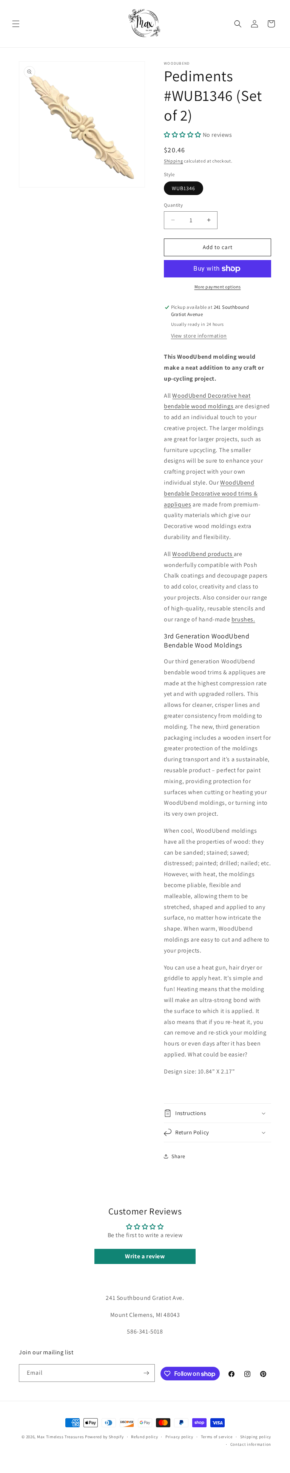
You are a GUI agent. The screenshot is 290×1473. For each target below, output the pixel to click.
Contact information (250, 1444)
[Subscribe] (146, 1373)
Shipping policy (255, 1436)
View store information (199, 335)
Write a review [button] (145, 1256)
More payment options (217, 287)
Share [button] (178, 1156)
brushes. (243, 619)
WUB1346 (183, 188)
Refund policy (144, 1436)
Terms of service (217, 1436)
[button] (16, 23)
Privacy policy (179, 1436)
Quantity (173, 205)
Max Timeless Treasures (60, 1436)
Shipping (173, 161)
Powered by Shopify (104, 1436)
